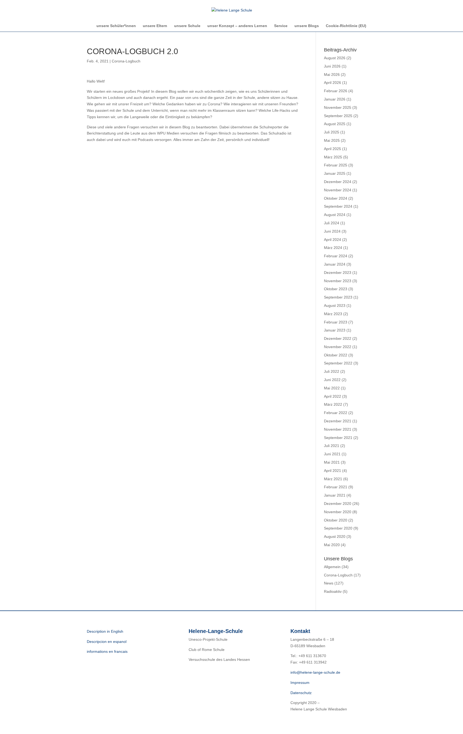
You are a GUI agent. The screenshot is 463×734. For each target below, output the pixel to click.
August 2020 (334, 536)
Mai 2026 (332, 74)
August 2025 (334, 124)
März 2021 (333, 479)
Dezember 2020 (337, 503)
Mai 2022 (332, 388)
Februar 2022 (335, 413)
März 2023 (333, 314)
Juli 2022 (331, 371)
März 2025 (333, 157)
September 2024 (338, 206)
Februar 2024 (335, 256)
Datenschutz (301, 693)
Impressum (299, 682)
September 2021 (338, 437)
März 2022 (333, 404)
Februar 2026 (335, 91)
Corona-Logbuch (126, 61)
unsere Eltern (155, 26)
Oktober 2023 (335, 289)
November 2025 (337, 107)
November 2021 (337, 429)
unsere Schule (187, 26)
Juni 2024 (332, 231)
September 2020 (338, 528)
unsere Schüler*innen (116, 26)
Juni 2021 (332, 454)
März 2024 (333, 247)
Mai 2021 (332, 462)
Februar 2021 (335, 487)
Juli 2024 (331, 223)
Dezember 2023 (337, 272)
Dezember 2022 (337, 338)
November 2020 (337, 512)
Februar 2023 (335, 322)
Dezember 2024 (337, 182)
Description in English (105, 631)
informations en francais (107, 651)
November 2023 (337, 281)
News (328, 583)
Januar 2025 (334, 173)
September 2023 (338, 297)
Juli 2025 (331, 132)
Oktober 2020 (335, 520)
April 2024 (332, 239)
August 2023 (334, 305)
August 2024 (334, 215)
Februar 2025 (335, 165)
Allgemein (332, 567)
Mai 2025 (332, 140)
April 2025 (332, 149)
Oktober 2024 (335, 198)
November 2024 (337, 190)
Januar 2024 (334, 264)
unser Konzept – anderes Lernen (237, 26)
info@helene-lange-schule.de (315, 672)
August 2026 (334, 58)
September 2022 (338, 363)
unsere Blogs (306, 26)
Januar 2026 (334, 99)
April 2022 (332, 396)
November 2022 (337, 347)
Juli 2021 (331, 446)
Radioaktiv (333, 591)
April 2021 (332, 470)
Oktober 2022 (335, 355)
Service (280, 26)
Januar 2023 (334, 330)
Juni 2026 (332, 66)
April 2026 (332, 82)
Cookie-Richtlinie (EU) (346, 26)
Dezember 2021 (337, 421)
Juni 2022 (332, 380)
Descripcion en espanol (106, 641)
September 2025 (338, 116)
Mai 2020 (332, 545)
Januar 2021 (334, 495)
